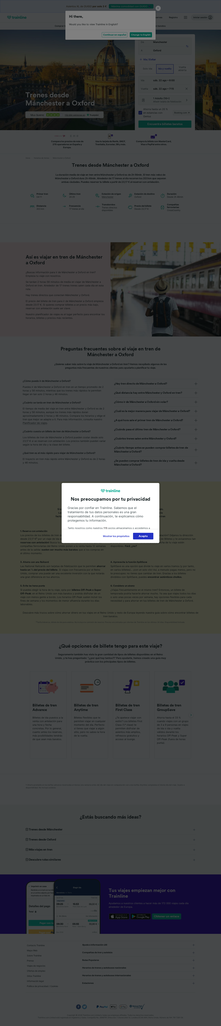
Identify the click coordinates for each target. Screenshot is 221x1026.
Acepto (143, 536)
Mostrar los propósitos (116, 536)
